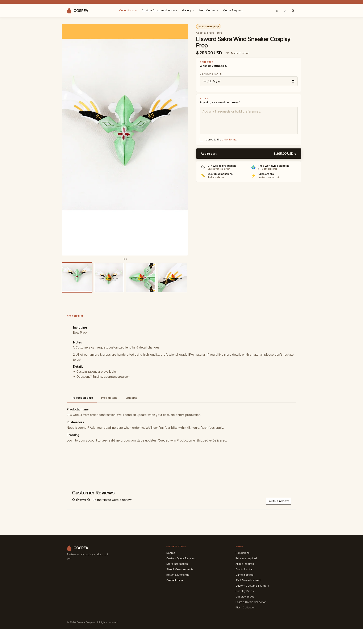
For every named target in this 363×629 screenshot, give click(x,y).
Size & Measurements (179, 569)
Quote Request (233, 10)
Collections (126, 10)
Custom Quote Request (181, 558)
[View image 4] (172, 277)
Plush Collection (245, 607)
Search (170, 552)
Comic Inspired (244, 569)
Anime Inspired (244, 563)
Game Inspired (244, 574)
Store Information (177, 563)
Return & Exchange (177, 574)
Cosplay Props (244, 591)
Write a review (278, 501)
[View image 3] (140, 277)
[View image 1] (77, 277)
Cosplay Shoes (244, 596)
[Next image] (182, 140)
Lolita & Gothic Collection (250, 602)
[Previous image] (68, 140)
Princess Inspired (246, 558)
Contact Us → (174, 580)
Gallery (186, 10)
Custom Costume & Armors (160, 10)
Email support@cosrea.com (111, 376)
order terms (229, 139)
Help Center (207, 10)
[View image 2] (109, 277)
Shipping (131, 397)
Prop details (109, 397)
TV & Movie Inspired (247, 580)
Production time (82, 397)
